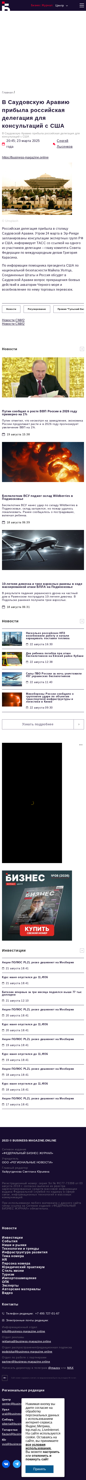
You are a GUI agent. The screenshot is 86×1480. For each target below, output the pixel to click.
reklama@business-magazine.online (26, 1341)
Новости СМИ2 (13, 320)
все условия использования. (38, 1446)
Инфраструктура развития (25, 1252)
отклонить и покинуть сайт (38, 1457)
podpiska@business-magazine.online (27, 1351)
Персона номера (16, 1263)
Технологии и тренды (20, 1248)
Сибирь (8, 1419)
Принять (39, 1469)
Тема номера (13, 1256)
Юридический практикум (23, 1267)
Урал (5, 1409)
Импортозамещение (19, 1278)
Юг (4, 1439)
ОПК (5, 1282)
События (9, 1241)
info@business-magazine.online (23, 1331)
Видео (7, 1293)
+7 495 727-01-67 (47, 1313)
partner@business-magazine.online (26, 1361)
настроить (51, 1452)
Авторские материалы (21, 1289)
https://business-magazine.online (25, 157)
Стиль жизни (13, 1270)
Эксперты (10, 1285)
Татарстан (9, 1429)
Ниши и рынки (14, 1245)
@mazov (54, 1367)
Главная (7, 92)
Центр (6, 1399)
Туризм (8, 1274)
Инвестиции (12, 1237)
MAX (70, 1367)
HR (4, 1259)
